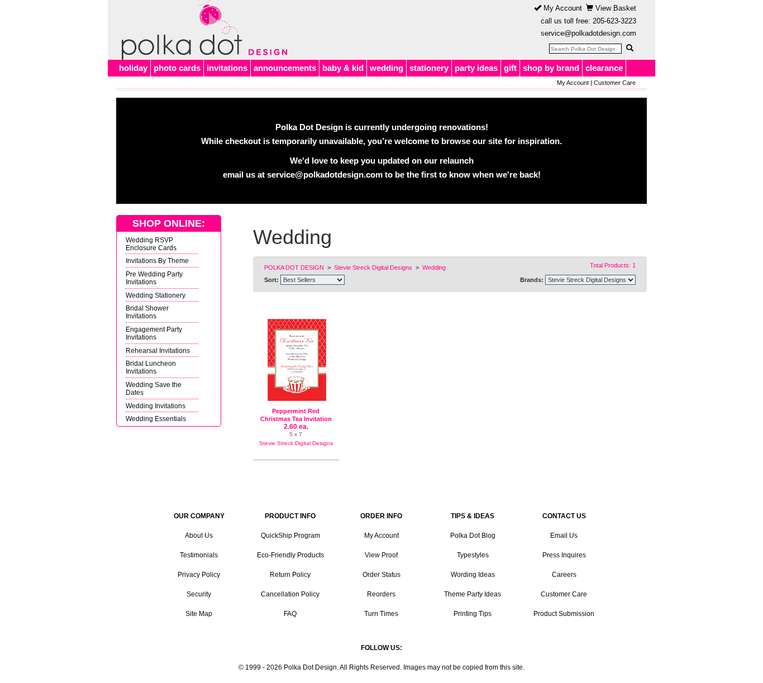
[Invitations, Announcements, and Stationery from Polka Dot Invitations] (201, 30)
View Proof (381, 555)
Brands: (531, 279)
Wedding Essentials (156, 418)
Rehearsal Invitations (158, 350)
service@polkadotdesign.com (588, 33)
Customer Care (615, 82)
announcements (285, 68)
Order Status (381, 575)
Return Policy (290, 575)
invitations (227, 68)
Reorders (381, 594)
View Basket (614, 8)
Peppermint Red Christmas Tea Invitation (296, 415)
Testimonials (199, 555)
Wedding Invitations (155, 405)
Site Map (198, 614)
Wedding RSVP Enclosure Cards (151, 243)
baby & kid (343, 68)
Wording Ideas (473, 575)
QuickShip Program (290, 535)
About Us (199, 535)
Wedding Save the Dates (154, 388)
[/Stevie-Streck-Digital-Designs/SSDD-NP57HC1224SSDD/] (296, 360)
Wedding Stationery (155, 295)
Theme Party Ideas (472, 594)
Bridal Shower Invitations (147, 311)
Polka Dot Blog (472, 535)
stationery (429, 68)
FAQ (290, 614)
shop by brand (551, 68)
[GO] (629, 48)
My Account (561, 8)
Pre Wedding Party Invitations (154, 277)
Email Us (564, 535)
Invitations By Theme (157, 260)
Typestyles (473, 555)
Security (199, 594)
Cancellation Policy (290, 594)
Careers (564, 575)
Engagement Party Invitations (154, 333)
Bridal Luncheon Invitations (151, 367)
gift (510, 68)
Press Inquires (564, 555)
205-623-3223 (614, 21)
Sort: (271, 279)
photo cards (177, 68)
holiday (133, 68)
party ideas (476, 68)
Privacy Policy (199, 575)
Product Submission (563, 614)
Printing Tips (473, 614)
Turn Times (381, 614)
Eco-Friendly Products (290, 555)
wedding (386, 68)
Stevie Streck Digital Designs (296, 443)
